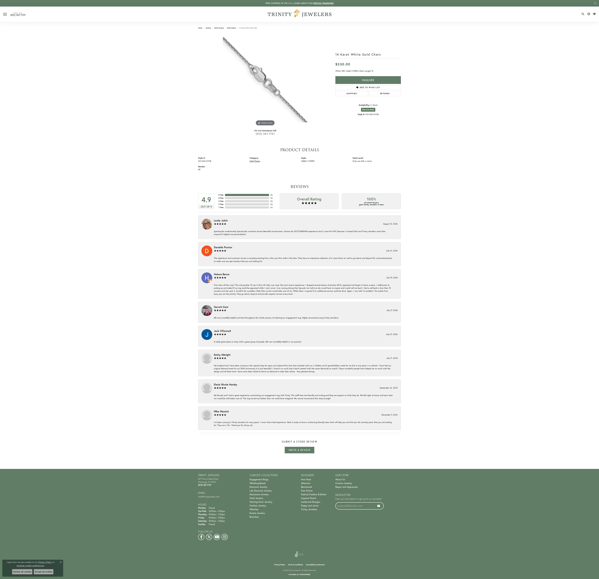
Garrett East (221, 306)
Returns (385, 93)
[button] (583, 14)
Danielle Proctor (223, 247)
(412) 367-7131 (265, 133)
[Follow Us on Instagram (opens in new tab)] (225, 537)
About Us (340, 479)
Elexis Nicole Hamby (225, 384)
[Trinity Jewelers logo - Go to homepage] (299, 14)
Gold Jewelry (219, 28)
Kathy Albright (222, 354)
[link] (17, 14)
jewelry (208, 28)
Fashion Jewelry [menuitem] (258, 505)
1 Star (221, 207)
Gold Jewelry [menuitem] (256, 498)
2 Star (221, 204)
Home (200, 28)
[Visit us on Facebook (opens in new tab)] (201, 537)
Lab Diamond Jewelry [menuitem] (261, 490)
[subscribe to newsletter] (379, 506)
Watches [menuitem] (254, 509)
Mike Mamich (221, 411)
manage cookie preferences (30, 565)
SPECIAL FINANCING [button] (323, 3)
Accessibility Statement (315, 565)
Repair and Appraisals (346, 486)
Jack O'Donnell (222, 330)
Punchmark (305, 574)
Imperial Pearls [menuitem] (308, 498)
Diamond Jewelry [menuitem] (258, 486)
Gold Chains (231, 28)
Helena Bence (221, 274)
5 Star (221, 195)
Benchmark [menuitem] (306, 486)
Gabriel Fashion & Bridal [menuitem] (313, 494)
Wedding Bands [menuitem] (258, 483)
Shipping (351, 93)
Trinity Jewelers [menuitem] (309, 509)
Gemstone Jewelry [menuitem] (259, 494)
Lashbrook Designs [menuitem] (310, 501)
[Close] (595, 3)
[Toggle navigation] (5, 14)
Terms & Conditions (295, 565)
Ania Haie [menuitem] (306, 479)
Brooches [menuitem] (254, 516)
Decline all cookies (22, 571)
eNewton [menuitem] (305, 483)
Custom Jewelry (343, 483)
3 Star (221, 201)
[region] (265, 80)
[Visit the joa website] (299, 554)
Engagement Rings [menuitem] (259, 479)
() (271, 195)
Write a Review (299, 450)
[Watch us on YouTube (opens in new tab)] (217, 537)
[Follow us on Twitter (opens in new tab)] (209, 537)
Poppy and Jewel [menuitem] (309, 505)
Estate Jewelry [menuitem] (257, 513)
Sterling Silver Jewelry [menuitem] (261, 501)
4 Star (221, 198)
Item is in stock (368, 110)
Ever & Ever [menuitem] (307, 490)
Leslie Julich (221, 220)
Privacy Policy (279, 565)
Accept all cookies (43, 571)
